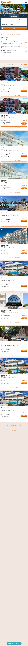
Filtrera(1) (11, 643)
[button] (7, 20)
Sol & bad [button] (7, 34)
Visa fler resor (14, 425)
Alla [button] (2, 34)
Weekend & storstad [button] (16, 34)
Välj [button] (26, 38)
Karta (19, 643)
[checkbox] (2, 67)
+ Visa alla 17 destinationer (14, 58)
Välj (24, 90)
